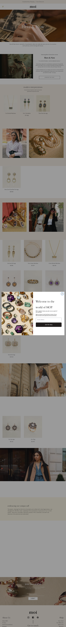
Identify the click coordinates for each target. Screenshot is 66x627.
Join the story (48, 324)
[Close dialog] (62, 293)
